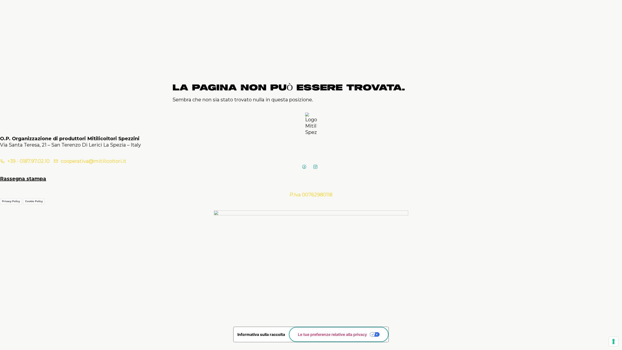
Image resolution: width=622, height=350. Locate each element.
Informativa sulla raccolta (261, 334)
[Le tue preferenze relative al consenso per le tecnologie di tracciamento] (613, 341)
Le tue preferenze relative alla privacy (332, 334)
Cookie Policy (34, 201)
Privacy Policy (11, 201)
